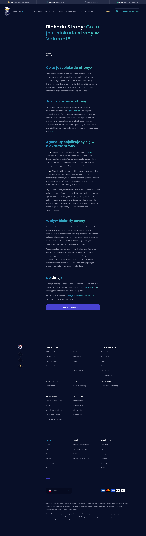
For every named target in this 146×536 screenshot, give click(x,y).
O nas (47, 11)
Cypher (89, 152)
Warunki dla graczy (80, 449)
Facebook (105, 458)
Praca (61, 11)
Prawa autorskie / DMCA (82, 458)
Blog (54, 11)
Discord (104, 463)
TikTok (103, 449)
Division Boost (106, 352)
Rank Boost (77, 352)
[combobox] (59, 490)
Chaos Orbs (78, 405)
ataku (51, 131)
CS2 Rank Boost (52, 352)
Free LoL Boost (106, 375)
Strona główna (37, 11)
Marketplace (78, 400)
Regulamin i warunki (81, 444)
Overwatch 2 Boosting (109, 385)
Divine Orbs (77, 410)
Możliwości (50, 458)
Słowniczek (89, 11)
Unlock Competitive (54, 410)
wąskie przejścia (74, 111)
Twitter (103, 468)
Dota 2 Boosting (79, 385)
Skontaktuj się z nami (74, 11)
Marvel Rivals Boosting (54, 400)
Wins (75, 361)
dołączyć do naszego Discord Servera (81, 296)
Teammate (78, 370)
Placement (50, 356)
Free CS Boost (51, 361)
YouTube (104, 444)
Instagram (105, 454)
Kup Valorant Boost (88, 287)
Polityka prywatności (81, 454)
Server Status (51, 366)
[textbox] (59, 490)
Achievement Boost (54, 419)
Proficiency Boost (53, 415)
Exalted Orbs (78, 415)
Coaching (77, 366)
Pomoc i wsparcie (53, 468)
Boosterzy (50, 463)
